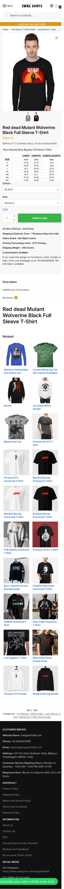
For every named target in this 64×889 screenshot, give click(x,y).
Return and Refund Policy (17, 800)
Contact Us (9, 831)
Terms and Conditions (15, 806)
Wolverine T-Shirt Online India (35, 717)
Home (5, 29)
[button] (57, 6)
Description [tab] (10, 282)
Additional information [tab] (16, 289)
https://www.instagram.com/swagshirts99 (26, 871)
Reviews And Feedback (16, 849)
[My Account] (52, 6)
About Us (8, 825)
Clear (5, 209)
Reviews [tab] (10, 297)
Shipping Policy (11, 794)
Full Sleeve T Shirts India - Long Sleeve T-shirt (33, 29)
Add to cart (39, 218)
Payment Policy (11, 812)
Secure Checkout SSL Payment (20, 843)
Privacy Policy (10, 788)
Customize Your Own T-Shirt (32, 24)
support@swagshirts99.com (26, 747)
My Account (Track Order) (17, 855)
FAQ (5, 837)
